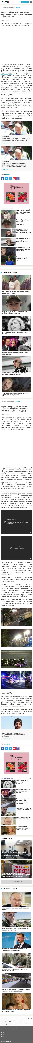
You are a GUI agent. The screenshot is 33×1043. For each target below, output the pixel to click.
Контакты (3, 1032)
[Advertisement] (16, 44)
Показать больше (16, 881)
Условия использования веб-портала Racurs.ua (11, 1027)
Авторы (2, 1034)
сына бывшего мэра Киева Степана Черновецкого (16, 72)
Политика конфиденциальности (8, 1030)
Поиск (2, 1038)
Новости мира (11, 7)
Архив (2, 1036)
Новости (24, 2)
